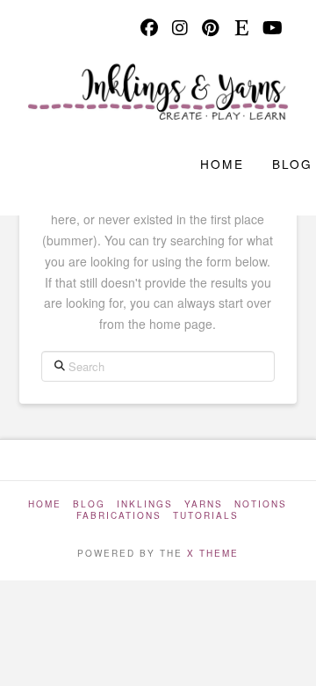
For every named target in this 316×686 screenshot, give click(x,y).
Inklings (145, 504)
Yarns (203, 504)
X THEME (213, 553)
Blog (89, 504)
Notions (260, 504)
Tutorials (206, 516)
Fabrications (119, 516)
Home (44, 504)
